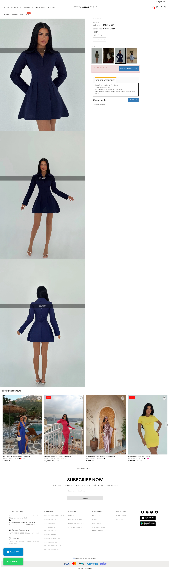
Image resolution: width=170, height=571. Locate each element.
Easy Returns (96, 523)
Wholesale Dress (50, 530)
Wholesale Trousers (51, 549)
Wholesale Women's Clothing (54, 515)
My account (96, 515)
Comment (133, 100)
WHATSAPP (15, 561)
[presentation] (2, 424)
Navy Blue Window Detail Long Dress (17, 456)
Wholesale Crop (50, 527)
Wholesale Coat (50, 523)
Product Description (105, 80)
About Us (119, 519)
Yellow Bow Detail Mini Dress (139, 456)
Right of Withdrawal (75, 519)
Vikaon (89, 568)
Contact (71, 515)
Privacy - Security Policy (76, 523)
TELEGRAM (15, 552)
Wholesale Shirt (50, 534)
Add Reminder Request (128, 69)
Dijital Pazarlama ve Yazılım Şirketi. (86, 558)
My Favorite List (97, 530)
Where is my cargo (98, 527)
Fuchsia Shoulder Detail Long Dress (57, 456)
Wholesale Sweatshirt (52, 538)
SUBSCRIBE (85, 498)
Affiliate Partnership (75, 527)
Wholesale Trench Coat (52, 546)
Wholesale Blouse (50, 519)
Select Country (85, 468)
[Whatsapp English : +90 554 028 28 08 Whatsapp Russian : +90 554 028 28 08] (25, 520)
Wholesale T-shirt (50, 542)
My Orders (95, 519)
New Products (121, 515)
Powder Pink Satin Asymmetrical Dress (101, 456)
